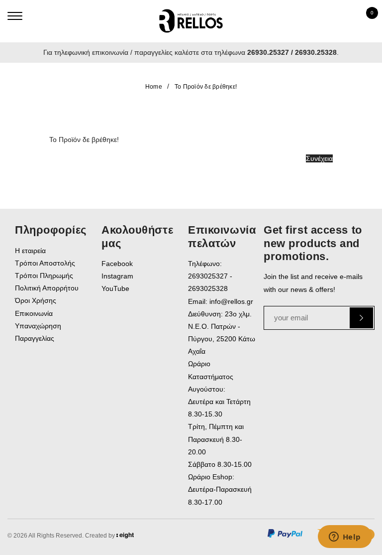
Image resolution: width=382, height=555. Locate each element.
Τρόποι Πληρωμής (44, 275)
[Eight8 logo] (125, 537)
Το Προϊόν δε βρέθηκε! (206, 86)
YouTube (115, 288)
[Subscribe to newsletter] (361, 317)
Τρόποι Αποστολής (45, 263)
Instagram (117, 276)
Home (153, 86)
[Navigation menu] (14, 15)
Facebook (117, 264)
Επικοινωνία (34, 313)
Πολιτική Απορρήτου (47, 288)
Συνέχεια (319, 158)
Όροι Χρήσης (35, 300)
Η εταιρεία (30, 251)
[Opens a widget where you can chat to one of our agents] (344, 537)
